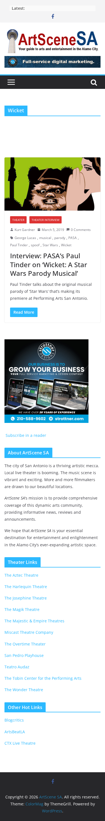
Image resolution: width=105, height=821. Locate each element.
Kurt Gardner (25, 229)
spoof (35, 245)
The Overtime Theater (25, 644)
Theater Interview (45, 220)
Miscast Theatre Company (28, 632)
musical (45, 237)
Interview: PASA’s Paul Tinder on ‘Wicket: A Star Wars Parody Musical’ (48, 264)
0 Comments (81, 229)
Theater (18, 220)
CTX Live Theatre (20, 743)
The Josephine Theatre (25, 598)
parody (59, 237)
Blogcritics (14, 720)
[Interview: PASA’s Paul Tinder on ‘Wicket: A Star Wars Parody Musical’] (52, 184)
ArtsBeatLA (14, 731)
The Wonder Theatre (23, 689)
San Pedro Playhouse (24, 655)
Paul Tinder (19, 245)
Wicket (66, 245)
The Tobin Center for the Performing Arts (42, 678)
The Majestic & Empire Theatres (34, 620)
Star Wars (50, 245)
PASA (72, 237)
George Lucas (25, 237)
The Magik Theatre (21, 609)
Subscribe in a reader (25, 435)
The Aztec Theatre (21, 575)
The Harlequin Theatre (25, 586)
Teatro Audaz (16, 666)
